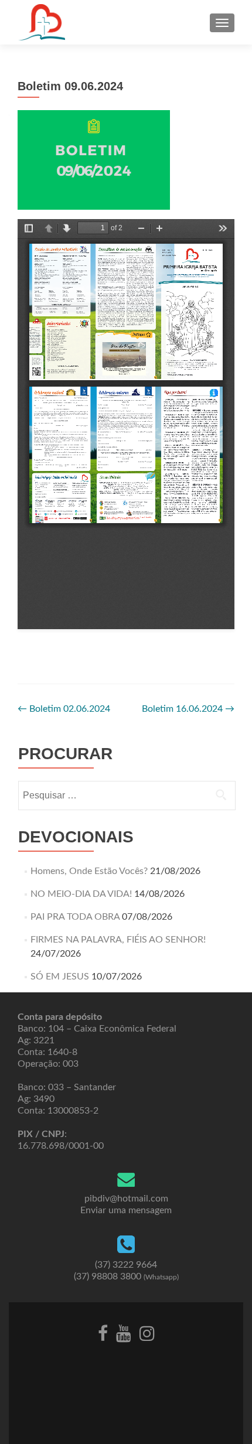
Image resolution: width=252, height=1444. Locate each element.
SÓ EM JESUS (59, 976)
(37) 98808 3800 (126, 1276)
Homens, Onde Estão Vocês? (89, 871)
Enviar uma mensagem (126, 1210)
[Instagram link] (147, 1332)
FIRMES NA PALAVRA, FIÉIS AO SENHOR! (118, 939)
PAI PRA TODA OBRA (75, 916)
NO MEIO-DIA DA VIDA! (81, 894)
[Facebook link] (103, 1332)
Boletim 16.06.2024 (188, 709)
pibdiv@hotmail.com (126, 1198)
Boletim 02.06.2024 (64, 709)
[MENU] (222, 22)
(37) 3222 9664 (126, 1264)
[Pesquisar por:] (126, 795)
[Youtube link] (123, 1332)
